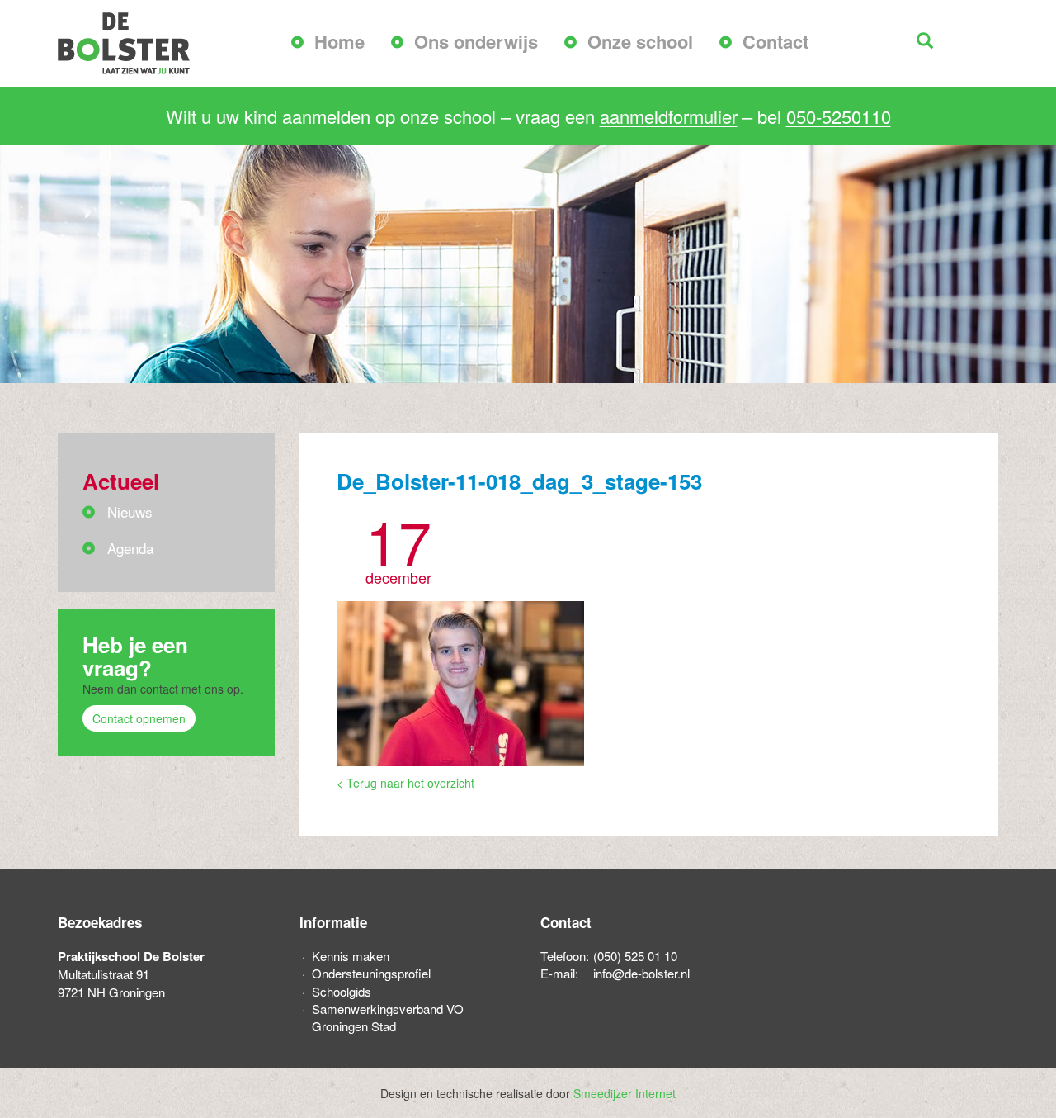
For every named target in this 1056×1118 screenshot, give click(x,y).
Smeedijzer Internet (624, 1093)
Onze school (640, 41)
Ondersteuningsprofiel (371, 973)
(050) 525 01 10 (635, 955)
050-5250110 (838, 116)
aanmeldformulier (669, 116)
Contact (775, 41)
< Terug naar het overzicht (405, 783)
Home (339, 41)
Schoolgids (341, 991)
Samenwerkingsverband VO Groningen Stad (388, 1017)
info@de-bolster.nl (641, 973)
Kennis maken (350, 955)
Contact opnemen (139, 718)
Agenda (130, 548)
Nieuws (130, 511)
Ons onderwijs (476, 41)
